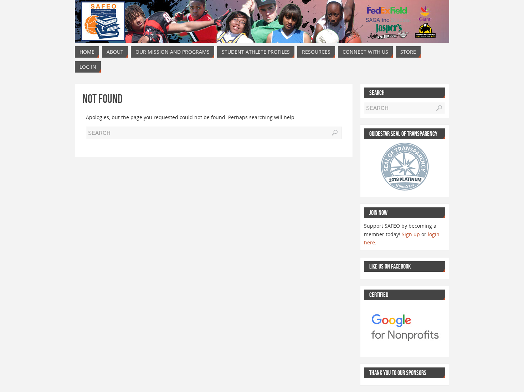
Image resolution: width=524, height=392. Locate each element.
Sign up (411, 234)
